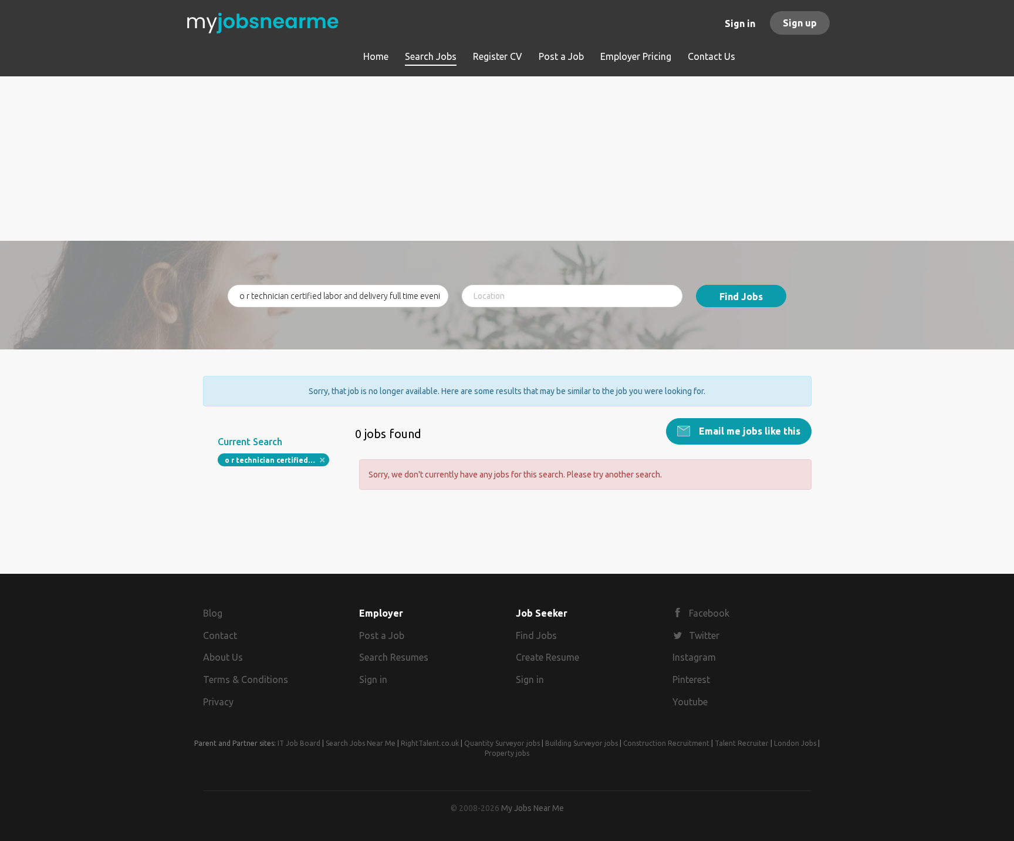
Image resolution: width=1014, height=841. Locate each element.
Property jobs (507, 753)
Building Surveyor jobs (581, 743)
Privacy (218, 702)
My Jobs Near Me (532, 808)
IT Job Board (299, 743)
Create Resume (547, 657)
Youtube (690, 702)
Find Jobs (741, 296)
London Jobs (795, 743)
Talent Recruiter (742, 743)
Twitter (704, 635)
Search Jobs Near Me (361, 743)
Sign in (740, 23)
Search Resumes (393, 657)
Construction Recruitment (666, 743)
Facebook (709, 613)
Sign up (800, 23)
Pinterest (691, 679)
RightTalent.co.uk (430, 743)
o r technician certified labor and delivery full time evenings (277, 460)
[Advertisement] (507, 158)
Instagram (694, 657)
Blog (212, 613)
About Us (223, 657)
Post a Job (381, 635)
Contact (220, 635)
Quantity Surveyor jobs (502, 743)
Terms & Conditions (245, 679)
